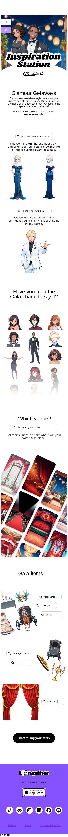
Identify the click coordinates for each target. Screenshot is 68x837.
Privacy (12, 825)
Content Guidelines (50, 825)
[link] (34, 738)
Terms (28, 825)
